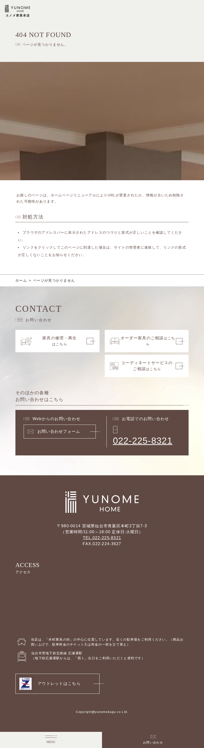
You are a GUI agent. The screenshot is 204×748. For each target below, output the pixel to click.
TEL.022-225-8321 (102, 538)
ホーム (21, 280)
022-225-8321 (142, 441)
